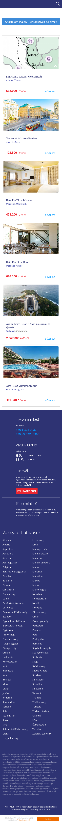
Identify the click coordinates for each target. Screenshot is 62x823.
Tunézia (36, 706)
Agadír (19, 265)
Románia (37, 643)
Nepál (35, 603)
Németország (39, 598)
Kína (4, 724)
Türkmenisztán (40, 711)
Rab (22, 389)
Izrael (5, 688)
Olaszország (39, 612)
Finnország (8, 634)
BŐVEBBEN (50, 91)
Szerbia (36, 675)
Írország (6, 679)
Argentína (7, 549)
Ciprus (6, 585)
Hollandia (7, 657)
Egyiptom (7, 630)
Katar (5, 711)
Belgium (7, 567)
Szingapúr (38, 679)
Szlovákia (37, 684)
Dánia (5, 598)
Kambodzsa (8, 702)
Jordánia (7, 697)
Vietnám (36, 729)
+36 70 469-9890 (27, 433)
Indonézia (7, 670)
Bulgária (7, 580)
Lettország (38, 540)
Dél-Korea (7, 607)
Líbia (35, 544)
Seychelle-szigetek (42, 648)
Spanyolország (40, 652)
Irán (4, 675)
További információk (23, 820)
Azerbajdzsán (10, 562)
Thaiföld (36, 697)
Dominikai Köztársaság (15, 612)
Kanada (6, 706)
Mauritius (37, 576)
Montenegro (39, 589)
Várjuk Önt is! (27, 444)
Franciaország (10, 639)
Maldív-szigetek (41, 562)
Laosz (5, 733)
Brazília (6, 576)
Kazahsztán (8, 715)
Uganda (36, 715)
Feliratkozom (26, 491)
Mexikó (36, 580)
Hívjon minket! (27, 419)
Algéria (6, 544)
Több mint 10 (26, 503)
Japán (5, 693)
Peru (35, 634)
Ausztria (10, 142)
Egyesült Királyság (12, 625)
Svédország (38, 666)
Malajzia (37, 558)
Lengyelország (10, 738)
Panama (36, 630)
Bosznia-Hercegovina (14, 571)
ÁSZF (12, 806)
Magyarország (40, 553)
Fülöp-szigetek (10, 643)
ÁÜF (18, 806)
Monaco (36, 585)
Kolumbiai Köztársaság (15, 729)
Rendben (48, 819)
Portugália (38, 639)
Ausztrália (8, 553)
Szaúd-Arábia (39, 670)
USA (34, 720)
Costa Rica (8, 589)
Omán (35, 616)
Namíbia (37, 594)
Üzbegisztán (39, 724)
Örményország (40, 621)
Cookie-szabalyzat (20, 809)
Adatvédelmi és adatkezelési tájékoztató (39, 806)
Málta (35, 567)
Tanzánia (37, 693)
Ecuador (7, 616)
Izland (5, 684)
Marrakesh (21, 203)
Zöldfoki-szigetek (41, 733)
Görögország (9, 648)
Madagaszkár (39, 549)
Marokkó (10, 203)
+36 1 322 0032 (26, 429)
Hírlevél (22, 470)
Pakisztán (37, 625)
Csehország (8, 594)
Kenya (5, 720)
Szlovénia (37, 688)
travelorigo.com (36, 809)
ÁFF (6, 806)
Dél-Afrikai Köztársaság (15, 603)
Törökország (39, 702)
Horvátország (13, 389)
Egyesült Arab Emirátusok (16, 621)
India (5, 666)
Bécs (17, 142)
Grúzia (6, 652)
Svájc (35, 661)
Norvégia (37, 607)
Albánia (9, 80)
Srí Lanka (10, 330)
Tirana (17, 80)
